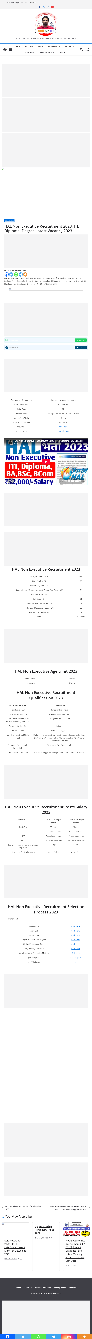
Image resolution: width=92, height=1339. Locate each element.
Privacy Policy (60, 1287)
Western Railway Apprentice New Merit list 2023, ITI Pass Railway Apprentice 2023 (68, 1207)
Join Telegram (63, 431)
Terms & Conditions (43, 1287)
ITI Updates (69, 46)
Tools (62, 52)
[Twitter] (11, 274)
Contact (18, 1287)
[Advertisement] (46, 80)
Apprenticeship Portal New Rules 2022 (44, 1230)
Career (40, 46)
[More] (25, 274)
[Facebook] (7, 274)
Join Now (81, 340)
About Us (28, 1287)
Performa (29, 52)
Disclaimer (73, 1287)
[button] (58, 46)
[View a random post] (87, 49)
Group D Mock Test (24, 46)
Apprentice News (47, 52)
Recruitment (9, 221)
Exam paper (52, 46)
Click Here (63, 427)
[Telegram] (21, 274)
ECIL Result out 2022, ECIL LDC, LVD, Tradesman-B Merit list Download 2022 (15, 1247)
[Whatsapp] (16, 274)
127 (21, 1259)
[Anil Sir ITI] (5, 49)
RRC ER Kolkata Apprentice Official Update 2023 (23, 1207)
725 (52, 1238)
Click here (76, 953)
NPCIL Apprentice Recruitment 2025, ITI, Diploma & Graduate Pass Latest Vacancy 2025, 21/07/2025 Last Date (76, 1250)
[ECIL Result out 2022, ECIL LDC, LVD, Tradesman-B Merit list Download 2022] (15, 1224)
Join (75, 962)
